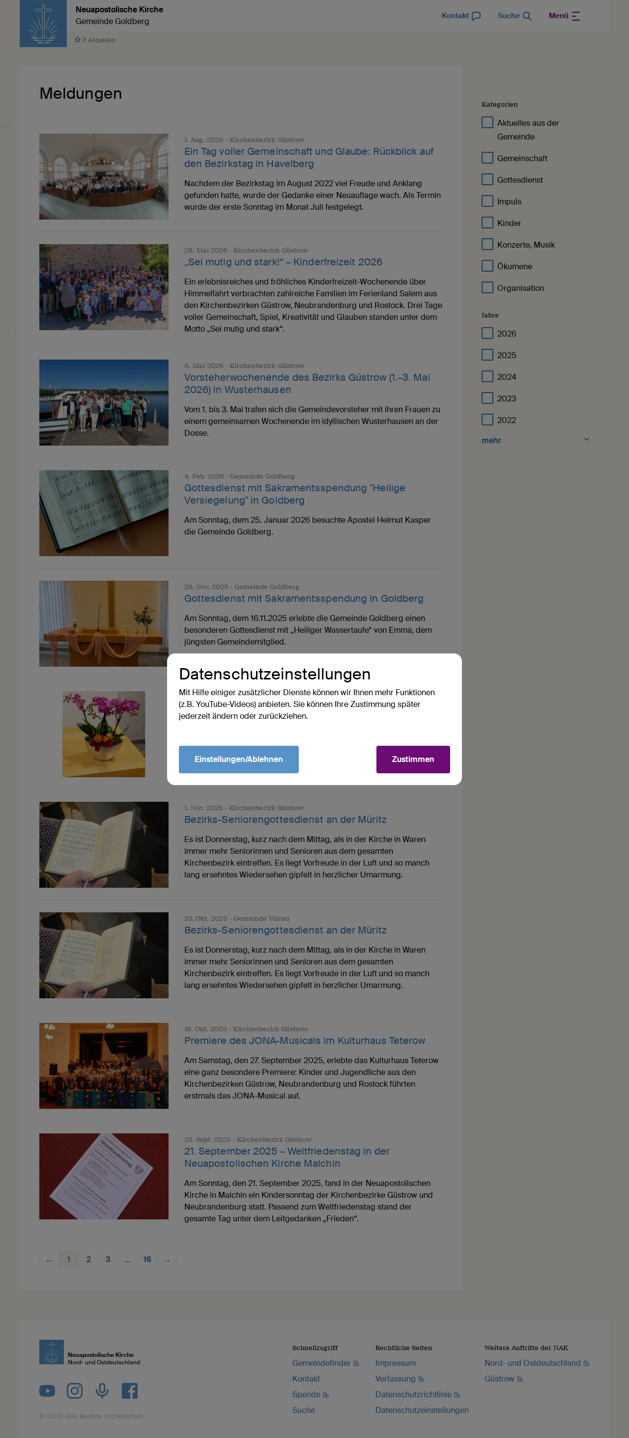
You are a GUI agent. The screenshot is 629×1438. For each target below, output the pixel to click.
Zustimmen (413, 759)
